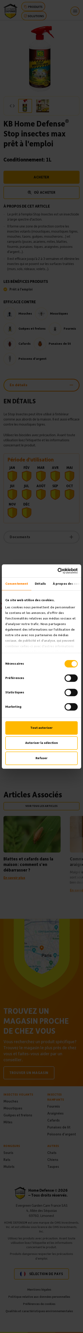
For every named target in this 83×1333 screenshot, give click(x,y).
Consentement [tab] (16, 583)
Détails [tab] (40, 583)
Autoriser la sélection (41, 743)
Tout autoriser (41, 728)
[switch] (71, 678)
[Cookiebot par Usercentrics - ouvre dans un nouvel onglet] (58, 571)
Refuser (41, 758)
